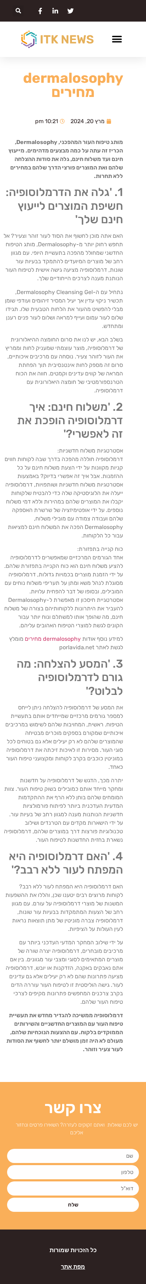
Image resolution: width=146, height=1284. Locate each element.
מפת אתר (73, 1266)
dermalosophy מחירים (53, 638)
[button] (18, 10)
